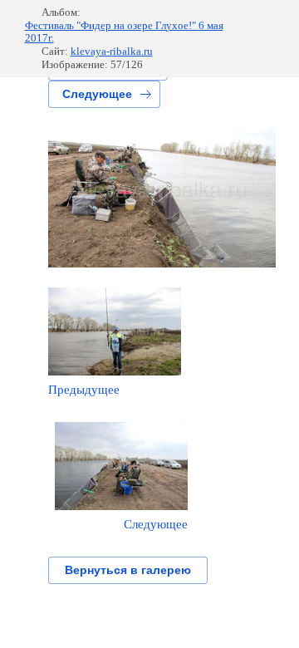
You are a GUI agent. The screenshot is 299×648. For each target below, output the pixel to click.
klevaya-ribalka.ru (112, 51)
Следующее (97, 94)
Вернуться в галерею (128, 570)
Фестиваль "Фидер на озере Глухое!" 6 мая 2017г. (124, 32)
